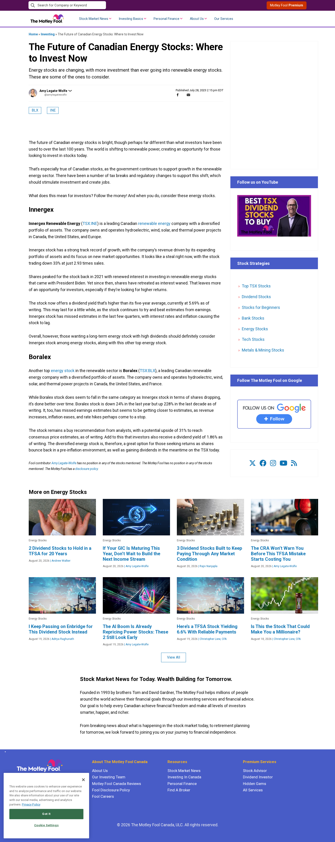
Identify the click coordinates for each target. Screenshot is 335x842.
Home (33, 34)
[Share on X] (183, 95)
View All (173, 657)
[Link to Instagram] (273, 463)
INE (53, 110)
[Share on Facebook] (178, 95)
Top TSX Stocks (256, 286)
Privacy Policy (31, 804)
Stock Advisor (255, 770)
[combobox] (98, 5)
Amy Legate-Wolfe (53, 91)
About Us (197, 19)
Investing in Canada (184, 777)
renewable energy (154, 223)
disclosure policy (86, 469)
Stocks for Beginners (261, 307)
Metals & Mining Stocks (263, 350)
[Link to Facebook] (263, 463)
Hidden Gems (254, 783)
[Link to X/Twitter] (252, 463)
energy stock (63, 370)
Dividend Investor (258, 777)
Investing (48, 34)
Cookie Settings (46, 825)
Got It (46, 814)
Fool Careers (103, 796)
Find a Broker (179, 790)
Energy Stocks (255, 328)
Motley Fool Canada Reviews (116, 783)
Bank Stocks (253, 318)
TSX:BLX (147, 370)
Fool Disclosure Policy (111, 790)
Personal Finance (166, 19)
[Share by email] (188, 95)
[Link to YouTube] (283, 463)
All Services (253, 790)
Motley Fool (286, 5)
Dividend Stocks (256, 296)
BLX (35, 110)
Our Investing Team (108, 777)
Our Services (223, 19)
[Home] (4, 752)
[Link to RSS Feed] (294, 463)
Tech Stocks (253, 339)
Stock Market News (93, 19)
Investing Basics (131, 19)
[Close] (83, 780)
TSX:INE (89, 223)
